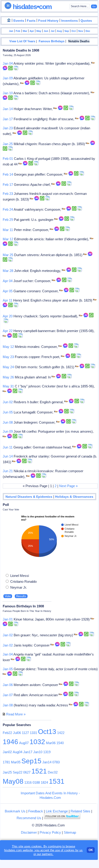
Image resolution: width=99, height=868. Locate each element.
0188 (36, 782)
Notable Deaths (78, 41)
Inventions (69, 20)
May (38, 31)
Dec (88, 31)
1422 (60, 733)
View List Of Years (22, 41)
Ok (91, 850)
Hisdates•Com (31, 6)
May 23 (8, 357)
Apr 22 (8, 331)
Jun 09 (8, 431)
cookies (69, 850)
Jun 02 (8, 402)
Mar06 (51, 743)
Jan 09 (8, 78)
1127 (25, 733)
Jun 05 (8, 412)
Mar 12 (8, 239)
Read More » (15, 714)
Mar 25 (8, 255)
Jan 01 (8, 619)
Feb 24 (8, 209)
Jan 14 (8, 109)
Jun (46, 31)
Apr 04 (8, 281)
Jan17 (27, 752)
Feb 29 (8, 220)
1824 (44, 782)
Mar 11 (8, 230)
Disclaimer (29, 832)
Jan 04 (8, 63)
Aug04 (17, 752)
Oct (73, 31)
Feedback (35, 811)
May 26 (8, 377)
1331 (33, 733)
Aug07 (24, 743)
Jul (52, 31)
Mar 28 (8, 271)
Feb (18, 31)
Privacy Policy (50, 832)
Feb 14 (8, 174)
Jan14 (46, 762)
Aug (59, 31)
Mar (25, 31)
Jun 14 (8, 456)
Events (18, 20)
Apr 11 (7, 300)
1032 (37, 741)
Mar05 (15, 762)
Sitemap (70, 832)
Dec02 (53, 772)
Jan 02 (8, 635)
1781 (6, 762)
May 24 (8, 367)
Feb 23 (8, 194)
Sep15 (31, 761)
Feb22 (7, 733)
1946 (10, 741)
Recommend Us (29, 818)
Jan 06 (8, 685)
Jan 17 (8, 119)
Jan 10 (8, 93)
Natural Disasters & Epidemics (28, 496)
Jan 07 (8, 695)
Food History (48, 20)
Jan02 (7, 752)
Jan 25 (8, 144)
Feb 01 (8, 158)
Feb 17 (8, 184)
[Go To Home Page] (9, 20)
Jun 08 (8, 422)
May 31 (8, 386)
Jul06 (17, 733)
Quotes (86, 20)
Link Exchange (57, 811)
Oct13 (47, 731)
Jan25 (7, 772)
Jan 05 (8, 669)
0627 (26, 772)
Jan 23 (8, 128)
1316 (28, 782)
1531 (56, 781)
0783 (56, 762)
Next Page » (68, 486)
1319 (47, 752)
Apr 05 (8, 291)
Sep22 (17, 772)
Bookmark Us (15, 811)
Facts (31, 20)
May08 (13, 781)
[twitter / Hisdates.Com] (62, 818)
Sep (66, 31)
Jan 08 (8, 705)
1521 (39, 771)
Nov (80, 31)
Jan (11, 31)
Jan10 (37, 752)
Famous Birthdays (51, 41)
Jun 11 (8, 447)
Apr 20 (8, 316)
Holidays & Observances (74, 496)
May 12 (8, 347)
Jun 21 (8, 471)
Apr (32, 31)
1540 (60, 743)
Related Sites (80, 811)
